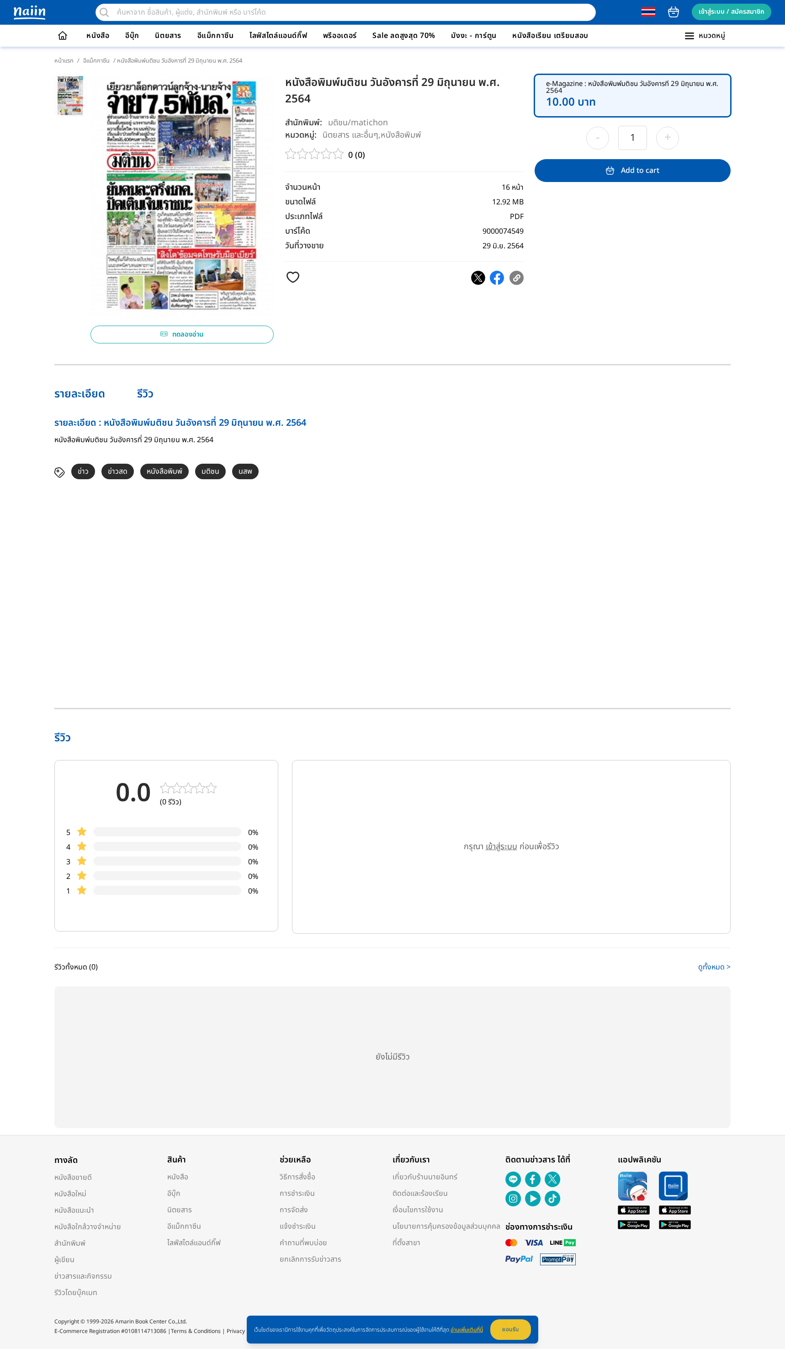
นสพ (245, 471)
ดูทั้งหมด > (714, 967)
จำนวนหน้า (302, 187)
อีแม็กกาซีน (215, 35)
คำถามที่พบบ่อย (303, 1242)
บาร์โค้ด (297, 231)
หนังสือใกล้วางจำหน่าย (87, 1226)
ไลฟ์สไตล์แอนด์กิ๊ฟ (278, 35)
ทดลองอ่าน (188, 334)
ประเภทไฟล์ (304, 216)
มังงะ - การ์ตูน (474, 35)
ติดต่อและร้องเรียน (420, 1193)
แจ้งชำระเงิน (298, 1226)
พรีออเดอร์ (340, 35)
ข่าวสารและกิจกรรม (83, 1276)
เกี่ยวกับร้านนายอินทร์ (424, 1177)
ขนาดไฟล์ (300, 202)
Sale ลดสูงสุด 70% (403, 35)
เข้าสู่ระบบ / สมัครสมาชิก (731, 11)
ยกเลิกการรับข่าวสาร (310, 1259)
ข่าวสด (117, 471)
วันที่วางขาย (304, 246)
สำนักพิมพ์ (69, 1243)
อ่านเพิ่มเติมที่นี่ (467, 1330)
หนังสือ (97, 35)
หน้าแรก (64, 60)
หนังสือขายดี (73, 1177)
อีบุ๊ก (132, 35)
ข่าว (83, 471)
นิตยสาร (168, 35)
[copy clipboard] (516, 278)
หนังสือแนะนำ (74, 1210)
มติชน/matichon (358, 122)
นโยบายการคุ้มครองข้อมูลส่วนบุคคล (446, 1226)
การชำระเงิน (297, 1193)
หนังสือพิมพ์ (401, 134)
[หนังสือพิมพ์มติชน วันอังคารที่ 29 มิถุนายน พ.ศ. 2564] (478, 278)
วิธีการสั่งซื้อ (297, 1177)
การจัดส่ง (294, 1209)
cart (673, 11)
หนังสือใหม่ (70, 1193)
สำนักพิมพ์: (303, 123)
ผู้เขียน (64, 1259)
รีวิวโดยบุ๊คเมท (75, 1292)
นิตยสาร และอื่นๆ (350, 134)
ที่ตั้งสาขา (406, 1242)
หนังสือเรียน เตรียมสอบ (550, 35)
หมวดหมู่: (301, 135)
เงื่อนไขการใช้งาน (417, 1209)
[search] (104, 12)
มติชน (210, 471)
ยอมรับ (510, 1329)
